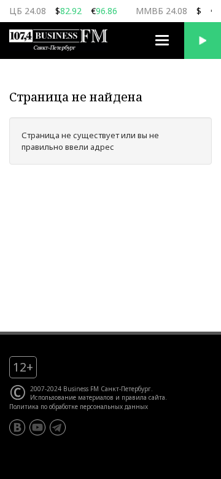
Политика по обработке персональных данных (78, 406)
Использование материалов (72, 397)
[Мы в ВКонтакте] (17, 427)
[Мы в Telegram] (58, 427)
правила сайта (143, 397)
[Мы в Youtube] (37, 427)
